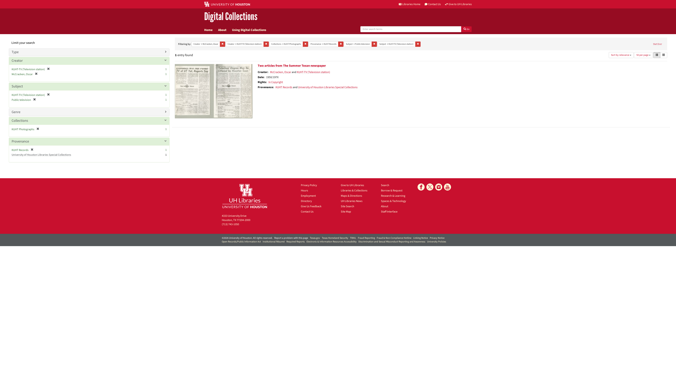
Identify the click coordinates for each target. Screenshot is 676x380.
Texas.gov (315, 238)
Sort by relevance (620, 55)
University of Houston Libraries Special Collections (328, 87)
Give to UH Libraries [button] (460, 4)
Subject (17, 86)
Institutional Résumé (274, 241)
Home (208, 30)
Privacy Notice (437, 238)
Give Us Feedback (311, 206)
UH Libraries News (351, 201)
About (222, 30)
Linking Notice (420, 238)
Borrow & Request (391, 190)
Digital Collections (230, 16)
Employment (308, 196)
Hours (304, 190)
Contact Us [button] (434, 4)
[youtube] (447, 187)
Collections (20, 120)
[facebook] (421, 187)
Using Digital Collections (249, 30)
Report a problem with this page (291, 238)
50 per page (642, 55)
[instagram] (438, 187)
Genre (16, 112)
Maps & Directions (351, 196)
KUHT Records (284, 87)
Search (385, 185)
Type (15, 52)
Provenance (20, 141)
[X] (429, 187)
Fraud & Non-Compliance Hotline (394, 238)
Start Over (657, 44)
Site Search (347, 206)
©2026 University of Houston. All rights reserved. (247, 238)
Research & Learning (393, 196)
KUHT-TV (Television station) (313, 72)
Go (468, 29)
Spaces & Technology (393, 201)
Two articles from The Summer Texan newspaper (292, 66)
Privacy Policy (309, 185)
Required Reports (295, 241)
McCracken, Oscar (280, 72)
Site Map (346, 212)
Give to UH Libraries (352, 185)
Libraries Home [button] (411, 4)
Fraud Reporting (366, 238)
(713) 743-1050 (230, 224)
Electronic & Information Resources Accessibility (331, 241)
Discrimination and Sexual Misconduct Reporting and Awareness (391, 241)
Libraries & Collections (354, 190)
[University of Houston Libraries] (245, 196)
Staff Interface (389, 212)
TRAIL (353, 238)
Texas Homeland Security (335, 238)
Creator (17, 60)
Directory (306, 201)
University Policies (436, 241)
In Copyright (275, 82)
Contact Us (307, 212)
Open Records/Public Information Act (241, 241)
